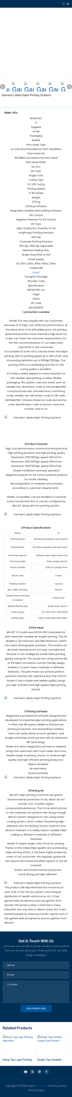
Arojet (36, 272)
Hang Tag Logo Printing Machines (17, 1060)
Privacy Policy (57, 1086)
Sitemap (42, 1086)
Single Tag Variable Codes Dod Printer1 (49, 1060)
